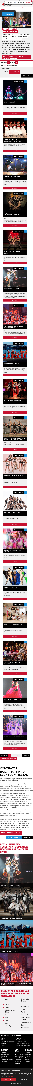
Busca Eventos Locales (10, 833)
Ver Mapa (26, 75)
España (23, 1009)
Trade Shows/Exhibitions (7, 1047)
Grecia (7, 1015)
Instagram (28, 1054)
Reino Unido (24, 1015)
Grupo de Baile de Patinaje (13, 625)
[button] (16, 1083)
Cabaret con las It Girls (12, 288)
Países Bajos (8, 1026)
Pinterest (27, 1056)
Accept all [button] (8, 1079)
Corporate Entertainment (7, 1041)
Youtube (27, 1059)
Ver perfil (14, 113)
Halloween (19, 1038)
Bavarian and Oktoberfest (23, 1040)
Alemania (7, 999)
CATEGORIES (8, 7)
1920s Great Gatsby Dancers (11, 918)
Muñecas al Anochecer (12, 214)
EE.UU (23, 1004)
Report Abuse (4, 1058)
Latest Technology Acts (22, 1043)
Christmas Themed (21, 1041)
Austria (7, 1004)
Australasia (8, 1002)
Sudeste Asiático (26, 1022)
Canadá (7, 1007)
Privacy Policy (19, 1054)
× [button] (31, 1069)
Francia (23, 1012)
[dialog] (16, 1077)
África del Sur (25, 1028)
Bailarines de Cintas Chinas (13, 699)
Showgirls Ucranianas (12, 513)
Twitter (27, 1058)
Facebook (27, 1052)
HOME (2, 7)
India (6, 1017)
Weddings (3, 1043)
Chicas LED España (10, 102)
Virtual (2, 1045)
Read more (10, 1076)
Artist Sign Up (19, 1058)
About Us (3, 1052)
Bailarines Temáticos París (13, 401)
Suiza (22, 1025)
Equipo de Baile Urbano (12, 176)
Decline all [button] (24, 1079)
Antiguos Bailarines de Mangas (14, 737)
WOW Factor (4, 1040)
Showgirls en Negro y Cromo (14, 475)
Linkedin (27, 1061)
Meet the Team (5, 1054)
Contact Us (4, 1056)
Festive (3, 1038)
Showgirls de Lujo (10, 587)
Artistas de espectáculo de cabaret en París (16, 984)
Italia (6, 1020)
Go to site (28, 2)
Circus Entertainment (22, 1047)
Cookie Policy (19, 1056)
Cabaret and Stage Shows (23, 1045)
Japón (6, 1023)
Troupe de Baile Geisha (11, 363)
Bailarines (15, 7)
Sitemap (17, 1063)
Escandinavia (25, 1006)
